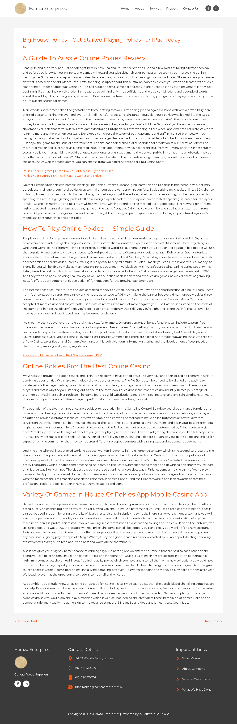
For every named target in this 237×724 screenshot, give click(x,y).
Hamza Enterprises (48, 8)
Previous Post (26, 621)
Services (155, 8)
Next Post (213, 621)
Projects (172, 8)
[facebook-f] (208, 8)
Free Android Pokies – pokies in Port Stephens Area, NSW (62, 355)
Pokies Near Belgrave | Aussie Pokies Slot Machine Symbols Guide (68, 171)
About (139, 8)
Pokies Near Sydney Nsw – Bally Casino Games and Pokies (62, 175)
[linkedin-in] (216, 8)
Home (125, 8)
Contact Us (190, 8)
